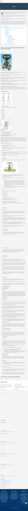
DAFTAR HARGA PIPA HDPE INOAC (5, 482)
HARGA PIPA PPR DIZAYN (4, 485)
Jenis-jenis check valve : (9, 35)
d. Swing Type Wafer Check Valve (11, 39)
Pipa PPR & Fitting (3, 430)
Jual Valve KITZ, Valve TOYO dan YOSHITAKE (9, 43)
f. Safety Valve (9, 42)
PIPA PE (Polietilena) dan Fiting (6, 384)
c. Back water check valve (10, 38)
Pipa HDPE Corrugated (18, 385)
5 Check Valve (7, 34)
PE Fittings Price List (3, 487)
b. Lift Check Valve (9, 37)
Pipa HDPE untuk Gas (3, 464)
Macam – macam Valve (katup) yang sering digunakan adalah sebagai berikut (14, 27)
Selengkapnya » (3, 389)
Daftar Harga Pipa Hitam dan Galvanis (6, 480)
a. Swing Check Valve (10, 36)
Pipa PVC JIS (2, 475)
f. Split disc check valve (10, 41)
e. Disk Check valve (9, 40)
